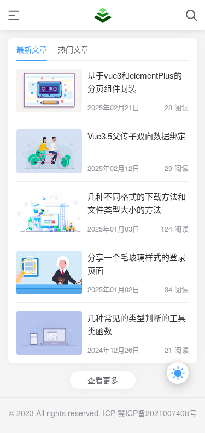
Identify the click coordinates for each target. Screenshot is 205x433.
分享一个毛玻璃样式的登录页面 (136, 263)
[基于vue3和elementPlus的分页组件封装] (49, 90)
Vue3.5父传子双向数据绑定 (136, 135)
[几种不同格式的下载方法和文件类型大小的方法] (49, 212)
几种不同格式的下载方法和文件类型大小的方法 (136, 203)
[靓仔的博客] (103, 15)
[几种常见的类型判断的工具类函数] (49, 333)
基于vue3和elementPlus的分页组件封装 (134, 81)
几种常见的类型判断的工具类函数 (136, 324)
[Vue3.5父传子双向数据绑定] (49, 151)
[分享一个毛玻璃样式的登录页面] (49, 272)
